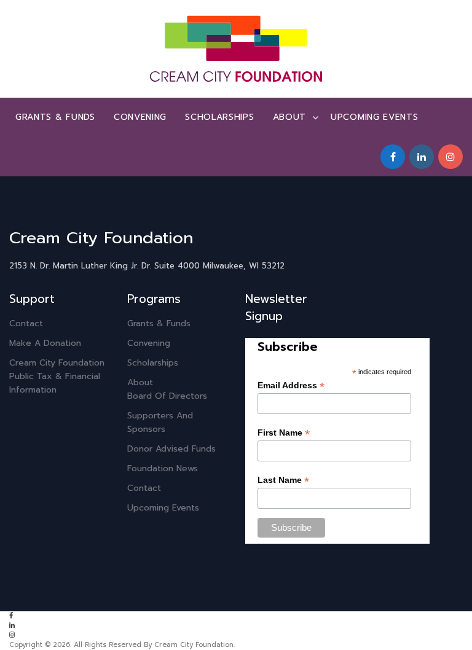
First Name (284, 433)
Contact (26, 323)
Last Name (283, 480)
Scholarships (219, 117)
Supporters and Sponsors (160, 422)
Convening (140, 117)
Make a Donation (45, 343)
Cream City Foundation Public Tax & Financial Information (56, 376)
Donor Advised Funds (171, 448)
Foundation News (162, 468)
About (290, 117)
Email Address (291, 385)
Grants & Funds (55, 117)
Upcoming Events (375, 117)
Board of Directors (167, 396)
